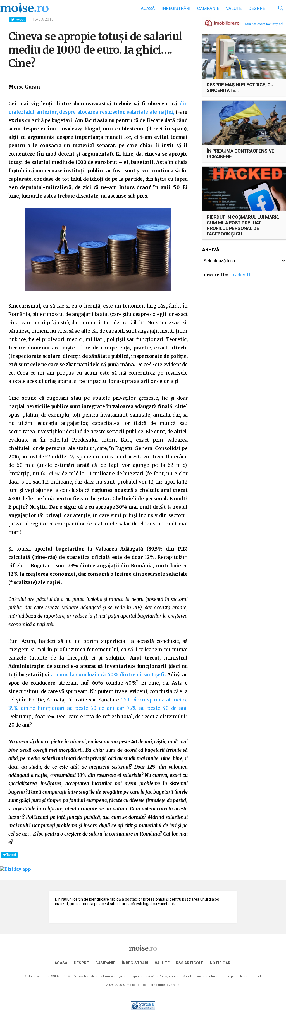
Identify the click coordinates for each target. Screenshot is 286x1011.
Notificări (221, 963)
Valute (234, 8)
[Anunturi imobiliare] (219, 22)
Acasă (148, 8)
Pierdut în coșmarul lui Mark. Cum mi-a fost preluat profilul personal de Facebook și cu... (243, 225)
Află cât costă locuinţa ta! (264, 24)
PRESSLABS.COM (57, 976)
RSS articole (189, 963)
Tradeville (241, 274)
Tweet (19, 20)
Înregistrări (175, 8)
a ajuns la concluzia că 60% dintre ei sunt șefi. (108, 675)
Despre (256, 8)
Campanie (208, 8)
